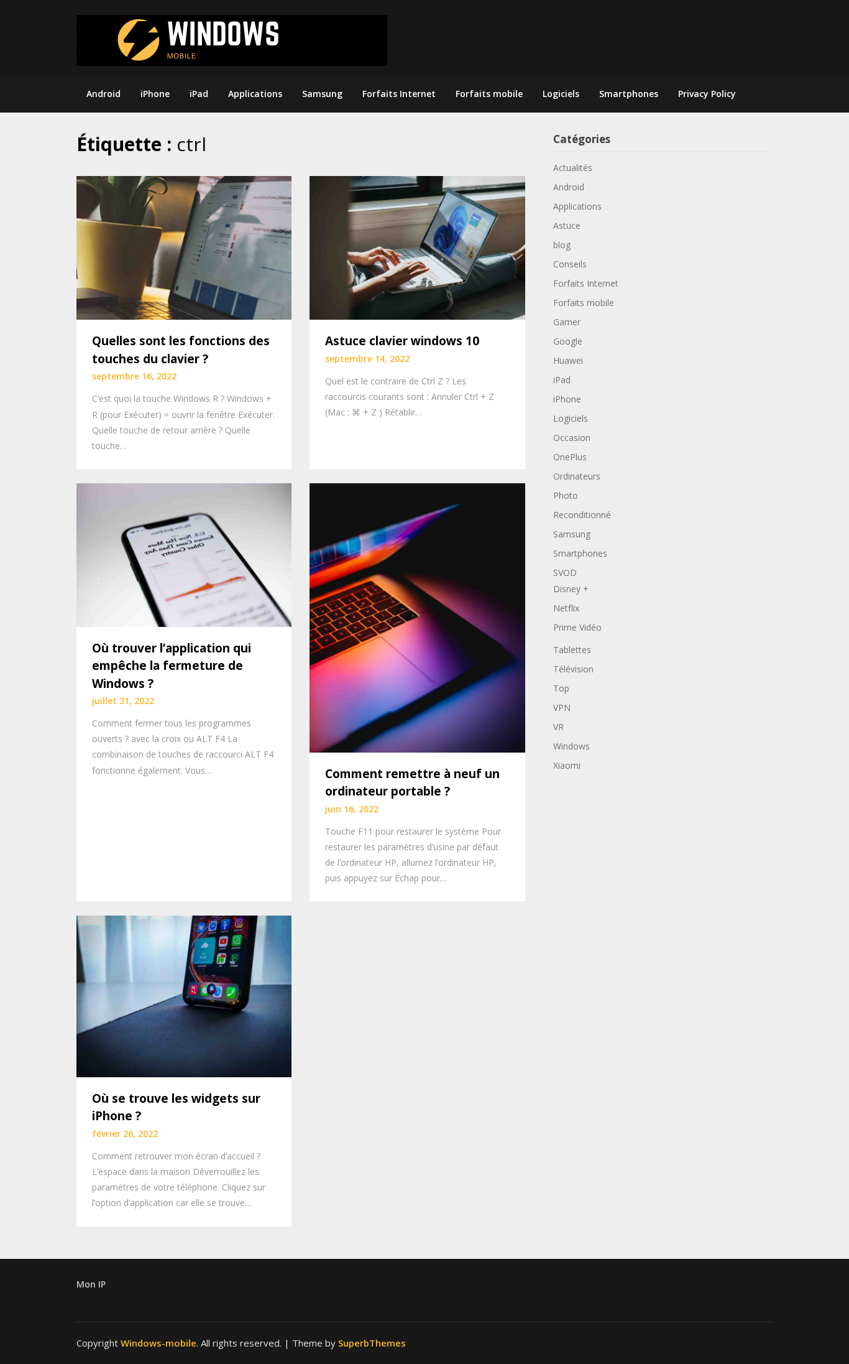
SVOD (565, 572)
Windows (571, 746)
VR (558, 727)
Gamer (567, 322)
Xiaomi (567, 765)
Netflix (566, 608)
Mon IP (91, 1284)
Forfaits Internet (399, 94)
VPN (562, 707)
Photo (565, 495)
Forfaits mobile (489, 94)
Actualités (572, 168)
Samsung (322, 94)
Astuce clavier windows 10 (402, 341)
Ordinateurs (576, 476)
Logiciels (561, 94)
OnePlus (570, 457)
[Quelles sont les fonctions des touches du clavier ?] (183, 247)
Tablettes (572, 650)
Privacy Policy (707, 94)
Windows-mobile (158, 1343)
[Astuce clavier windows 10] (417, 247)
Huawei (568, 360)
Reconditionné (582, 515)
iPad (199, 94)
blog (562, 245)
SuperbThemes (372, 1343)
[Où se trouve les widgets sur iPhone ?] (183, 995)
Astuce (567, 225)
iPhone (155, 94)
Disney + (571, 589)
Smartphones (628, 94)
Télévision (573, 669)
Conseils (570, 264)
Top (561, 688)
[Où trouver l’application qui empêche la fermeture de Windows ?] (183, 553)
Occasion (571, 437)
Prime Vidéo (577, 627)
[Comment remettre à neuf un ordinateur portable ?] (417, 616)
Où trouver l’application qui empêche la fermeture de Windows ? (171, 666)
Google (567, 341)
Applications (255, 94)
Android (103, 94)
